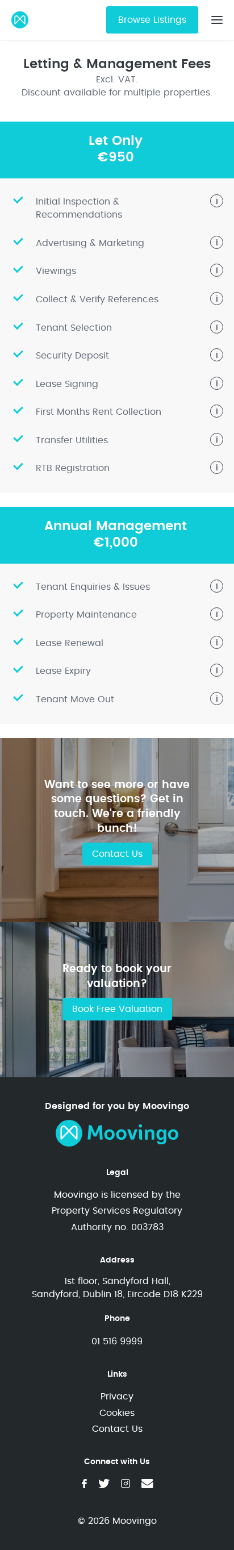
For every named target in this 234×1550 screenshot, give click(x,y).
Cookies (117, 1413)
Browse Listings (152, 19)
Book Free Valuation (117, 1009)
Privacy (117, 1396)
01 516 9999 (117, 1341)
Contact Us (117, 854)
